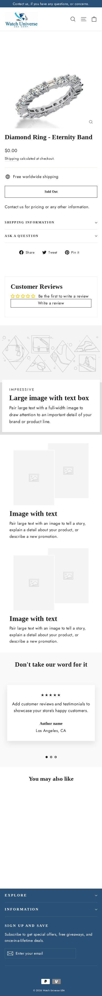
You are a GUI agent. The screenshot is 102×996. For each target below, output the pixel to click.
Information (22, 909)
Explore (16, 895)
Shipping (12, 158)
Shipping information (30, 222)
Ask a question (22, 236)
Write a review (51, 303)
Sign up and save (27, 926)
